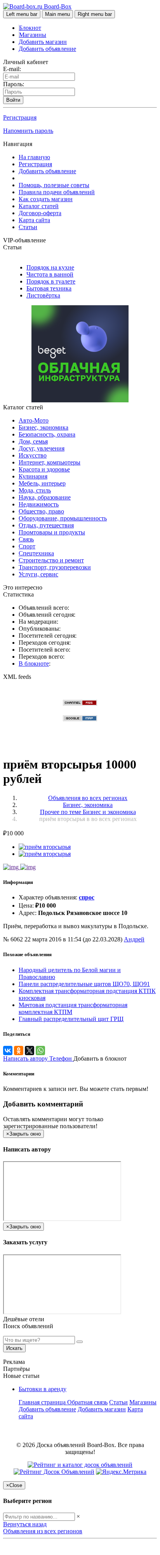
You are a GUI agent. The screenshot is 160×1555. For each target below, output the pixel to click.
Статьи (28, 227)
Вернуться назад (25, 1524)
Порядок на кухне (50, 267)
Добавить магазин (43, 41)
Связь (26, 539)
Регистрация (20, 117)
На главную (34, 157)
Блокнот (30, 27)
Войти (13, 100)
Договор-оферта (40, 213)
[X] (29, 1050)
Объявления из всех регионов (42, 1531)
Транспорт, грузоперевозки (55, 567)
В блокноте (34, 663)
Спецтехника (36, 553)
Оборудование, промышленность (63, 518)
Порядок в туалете (50, 281)
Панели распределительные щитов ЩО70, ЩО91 (84, 984)
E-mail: (12, 69)
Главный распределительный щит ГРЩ (71, 1019)
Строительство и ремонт (51, 560)
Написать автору (26, 1058)
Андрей (134, 939)
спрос (86, 897)
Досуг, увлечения (41, 448)
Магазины (32, 34)
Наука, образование (45, 497)
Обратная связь (87, 1402)
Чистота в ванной (49, 274)
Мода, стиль (35, 490)
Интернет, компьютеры (49, 462)
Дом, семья (33, 441)
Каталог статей (39, 206)
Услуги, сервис (38, 574)
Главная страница (43, 1402)
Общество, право (41, 511)
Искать (14, 1348)
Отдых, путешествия (46, 525)
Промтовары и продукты (52, 532)
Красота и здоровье (44, 469)
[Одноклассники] (18, 1050)
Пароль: (13, 84)
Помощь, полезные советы (54, 185)
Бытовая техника (48, 288)
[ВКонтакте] (7, 1050)
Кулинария (33, 476)
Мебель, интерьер (42, 483)
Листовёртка (43, 295)
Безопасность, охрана (47, 434)
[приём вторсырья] (45, 847)
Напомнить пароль (28, 130)
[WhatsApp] (40, 1050)
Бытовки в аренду (42, 1389)
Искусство (33, 455)
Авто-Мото (34, 420)
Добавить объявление (47, 48)
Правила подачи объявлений (57, 192)
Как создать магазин (46, 199)
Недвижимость (39, 504)
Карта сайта (34, 220)
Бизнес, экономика (43, 427)
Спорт (27, 546)
